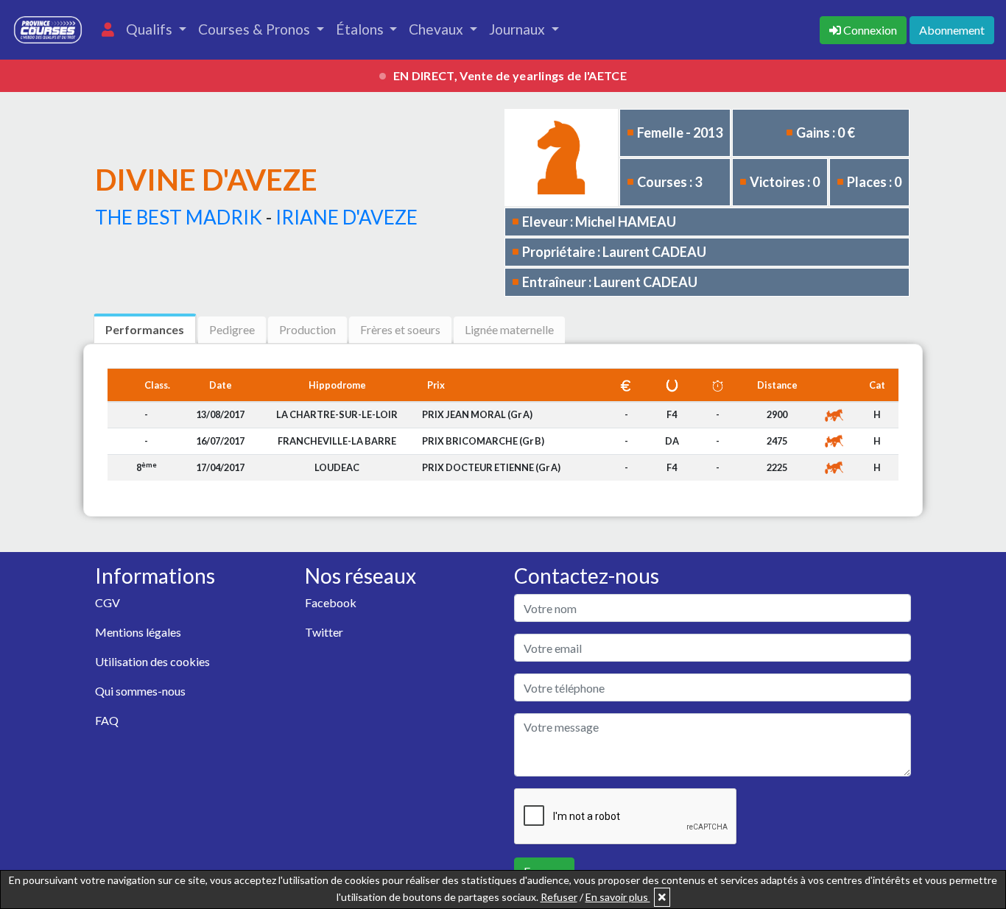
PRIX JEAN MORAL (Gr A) (477, 414)
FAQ (107, 720)
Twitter (324, 632)
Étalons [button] (361, 29)
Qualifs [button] (150, 29)
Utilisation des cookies (152, 661)
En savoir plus (617, 897)
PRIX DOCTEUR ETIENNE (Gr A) (491, 467)
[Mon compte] (108, 29)
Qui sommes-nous (140, 691)
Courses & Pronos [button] (255, 29)
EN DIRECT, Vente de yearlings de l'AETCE (510, 75)
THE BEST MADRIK (178, 217)
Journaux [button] (518, 29)
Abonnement (952, 30)
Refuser (559, 897)
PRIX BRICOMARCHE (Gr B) (483, 441)
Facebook (330, 602)
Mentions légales (138, 632)
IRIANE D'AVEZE (346, 217)
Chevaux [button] (437, 29)
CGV (107, 602)
